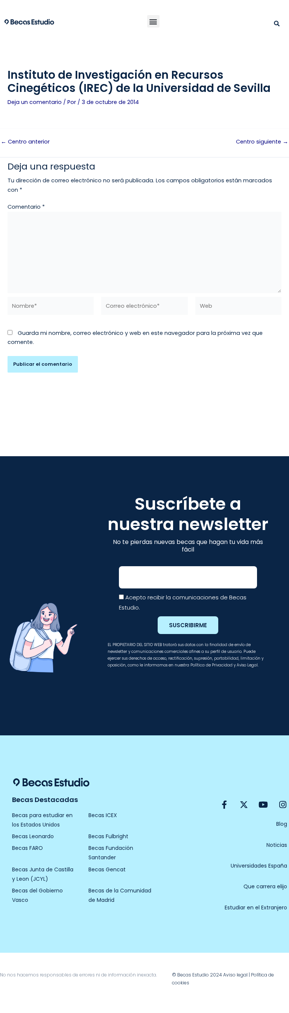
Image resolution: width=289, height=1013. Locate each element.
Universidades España (259, 865)
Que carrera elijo (265, 886)
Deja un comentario (35, 102)
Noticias (276, 845)
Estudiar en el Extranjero (256, 907)
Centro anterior (25, 142)
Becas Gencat (107, 869)
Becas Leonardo (33, 836)
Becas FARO (27, 848)
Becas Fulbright (108, 836)
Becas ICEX (102, 815)
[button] (153, 21)
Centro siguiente (262, 142)
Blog (281, 824)
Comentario (26, 207)
